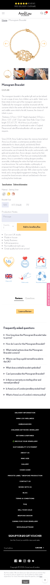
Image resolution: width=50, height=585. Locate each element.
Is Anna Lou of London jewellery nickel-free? (25, 388)
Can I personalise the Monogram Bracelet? (25, 373)
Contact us (25, 481)
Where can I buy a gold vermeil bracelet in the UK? (23, 360)
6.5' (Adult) (17, 204)
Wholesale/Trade (25, 527)
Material (10, 189)
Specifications (7, 184)
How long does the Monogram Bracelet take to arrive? (24, 336)
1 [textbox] (3, 227)
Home (4, 20)
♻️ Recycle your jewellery (25, 441)
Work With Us (25, 487)
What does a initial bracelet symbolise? (23, 367)
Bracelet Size (6, 199)
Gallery (25, 464)
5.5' (5, 204)
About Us (25, 453)
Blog (25, 493)
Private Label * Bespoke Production (25, 475)
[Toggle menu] (3, 12)
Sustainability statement (25, 447)
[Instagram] (24, 560)
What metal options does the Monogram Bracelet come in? (23, 351)
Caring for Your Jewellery (25, 521)
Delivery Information (20, 184)
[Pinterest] (28, 560)
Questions (30, 298)
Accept (25, 582)
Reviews (19, 298)
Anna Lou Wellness (25, 418)
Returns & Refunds (25, 435)
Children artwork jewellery (25, 430)
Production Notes (9, 211)
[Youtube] (19, 560)
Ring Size (25, 458)
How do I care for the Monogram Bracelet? (25, 343)
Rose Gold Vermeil (13, 194)
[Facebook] (15, 560)
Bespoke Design (25, 516)
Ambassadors (25, 424)
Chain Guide (25, 470)
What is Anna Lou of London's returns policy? (26, 394)
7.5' (27, 204)
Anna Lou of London (32, 567)
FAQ (25, 504)
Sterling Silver (4, 194)
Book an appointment (49, 294)
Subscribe (38, 547)
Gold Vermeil (8, 194)
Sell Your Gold (25, 510)
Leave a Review (25, 311)
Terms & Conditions (25, 498)
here (40, 576)
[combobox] (8, 227)
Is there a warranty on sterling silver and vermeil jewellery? (22, 381)
